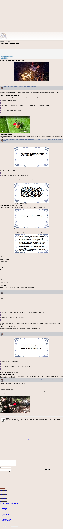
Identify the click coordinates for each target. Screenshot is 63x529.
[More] (43, 414)
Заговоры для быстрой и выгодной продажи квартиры (32, 484)
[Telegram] (28, 414)
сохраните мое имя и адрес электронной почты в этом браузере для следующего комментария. (44, 467)
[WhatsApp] (40, 414)
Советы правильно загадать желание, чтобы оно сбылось (24, 439)
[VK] (31, 414)
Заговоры (3, 41)
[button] (61, 36)
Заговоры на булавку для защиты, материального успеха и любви (7, 455)
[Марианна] (3, 419)
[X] (37, 414)
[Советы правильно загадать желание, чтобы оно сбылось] (24, 431)
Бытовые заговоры (7, 41)
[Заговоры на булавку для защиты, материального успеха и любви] (8, 447)
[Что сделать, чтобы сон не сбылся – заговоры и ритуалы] (40, 431)
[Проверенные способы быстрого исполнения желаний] (8, 431)
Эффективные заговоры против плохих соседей (31, 475)
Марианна (7, 418)
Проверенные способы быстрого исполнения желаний (8, 439)
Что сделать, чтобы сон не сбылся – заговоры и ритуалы (40, 439)
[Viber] (34, 414)
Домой (1, 41)
